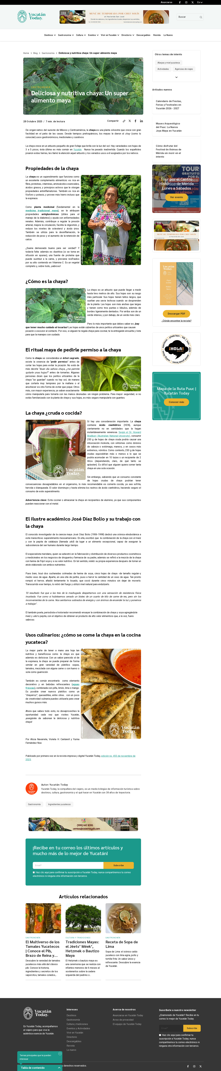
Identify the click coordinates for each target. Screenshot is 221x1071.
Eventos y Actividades (78, 1028)
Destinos (48, 35)
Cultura (79, 35)
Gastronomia (64, 35)
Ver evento (176, 197)
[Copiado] (124, 121)
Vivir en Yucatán (109, 35)
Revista (157, 35)
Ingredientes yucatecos (59, 804)
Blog (35, 53)
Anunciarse (166, 2)
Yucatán (78, 149)
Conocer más (176, 402)
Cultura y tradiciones (77, 1024)
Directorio (126, 35)
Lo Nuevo (168, 35)
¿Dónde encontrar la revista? (177, 320)
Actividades (163, 69)
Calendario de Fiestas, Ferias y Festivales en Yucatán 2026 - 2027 (169, 105)
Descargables (143, 35)
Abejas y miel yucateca (169, 63)
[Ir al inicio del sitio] (31, 21)
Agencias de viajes (184, 69)
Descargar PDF (176, 313)
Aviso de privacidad (123, 1019)
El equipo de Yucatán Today (127, 1024)
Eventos (92, 35)
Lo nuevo (71, 1049)
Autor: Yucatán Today (54, 784)
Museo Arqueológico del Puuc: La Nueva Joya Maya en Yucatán (169, 127)
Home (26, 53)
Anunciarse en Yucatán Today (128, 1015)
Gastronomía (48, 53)
